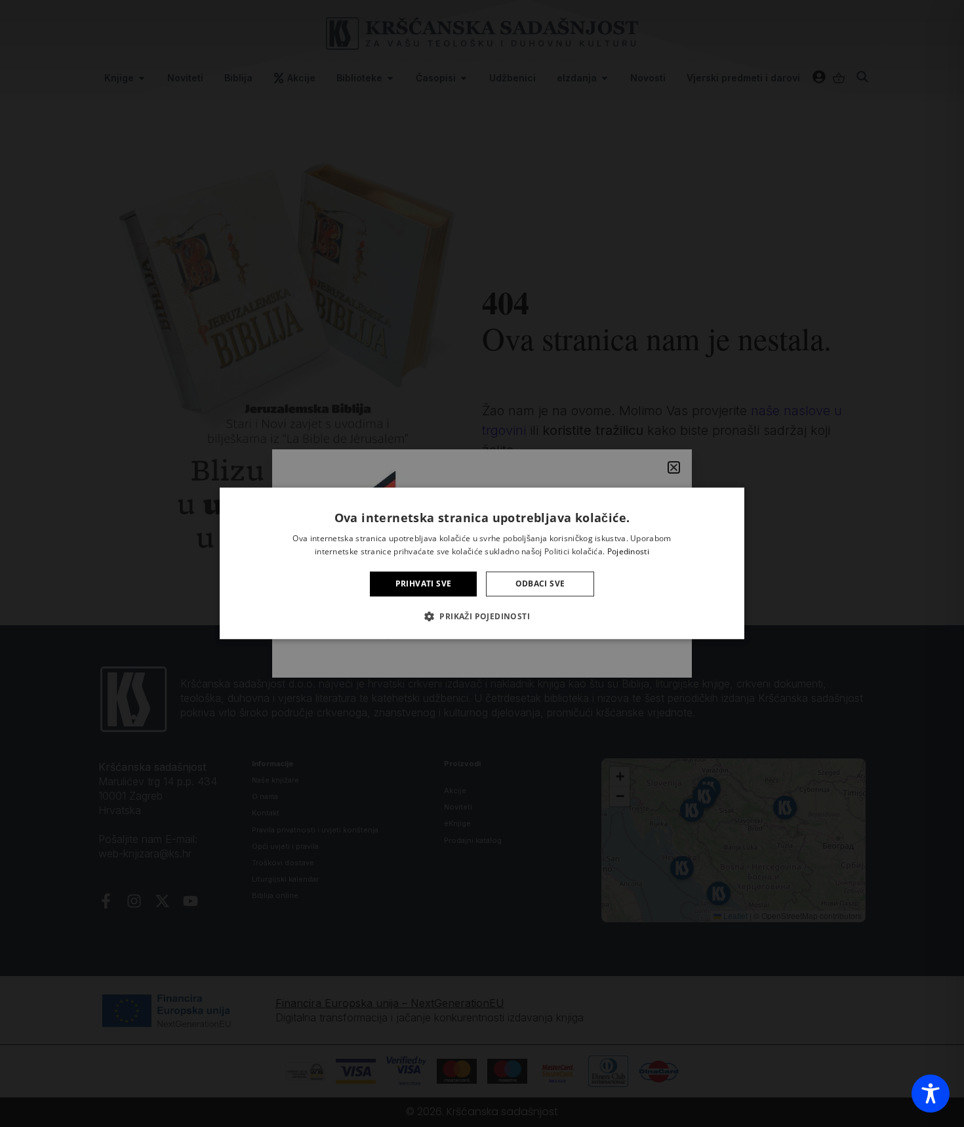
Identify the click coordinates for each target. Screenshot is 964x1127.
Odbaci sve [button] (540, 583)
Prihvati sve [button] (423, 583)
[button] (482, 616)
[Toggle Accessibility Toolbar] (930, 1093)
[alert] (482, 563)
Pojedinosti (628, 552)
